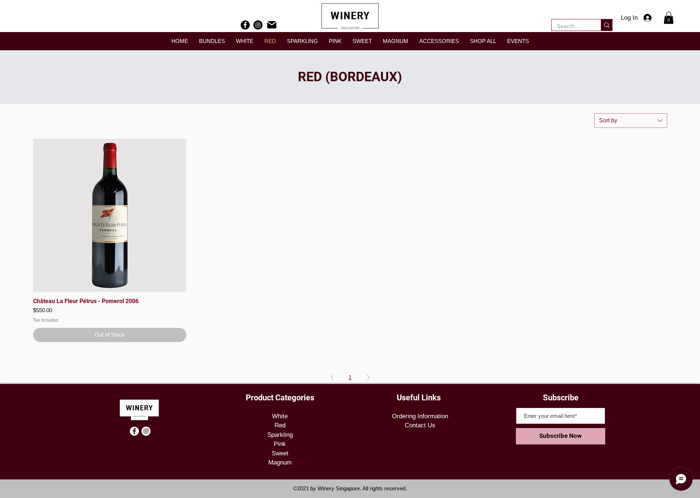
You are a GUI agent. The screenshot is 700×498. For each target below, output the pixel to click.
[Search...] (606, 25)
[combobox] (630, 120)
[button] (669, 18)
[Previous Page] (332, 377)
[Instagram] (257, 25)
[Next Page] (368, 377)
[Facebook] (245, 25)
